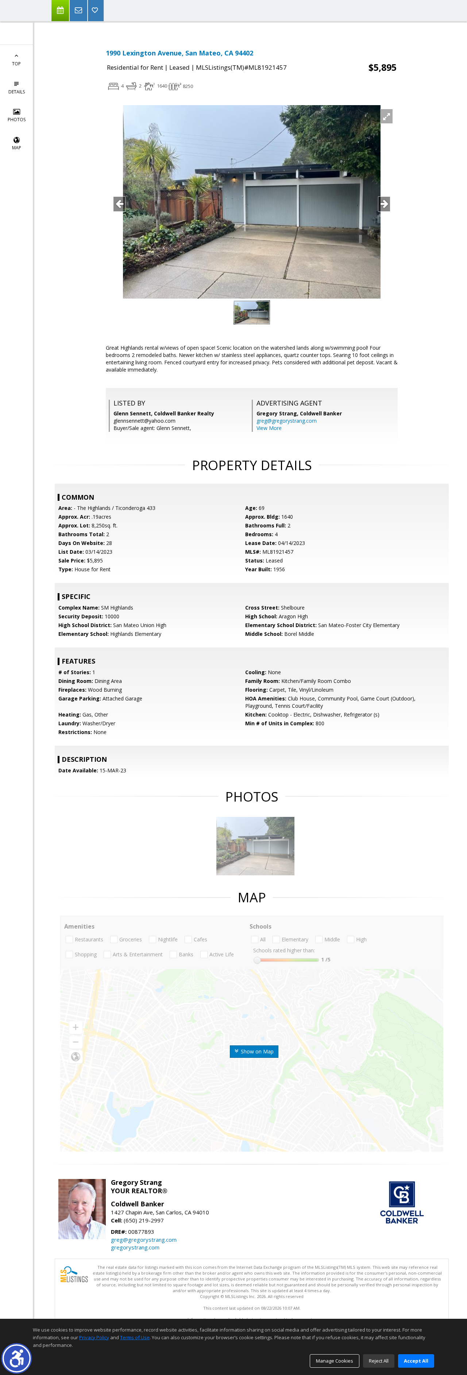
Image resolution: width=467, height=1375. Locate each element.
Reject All (379, 1360)
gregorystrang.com (135, 1247)
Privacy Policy (94, 1337)
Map (16, 148)
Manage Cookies (334, 1360)
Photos (17, 119)
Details (16, 92)
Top (16, 64)
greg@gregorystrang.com (286, 420)
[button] (17, 1358)
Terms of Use (135, 1337)
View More (269, 428)
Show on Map (256, 1051)
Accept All (416, 1360)
